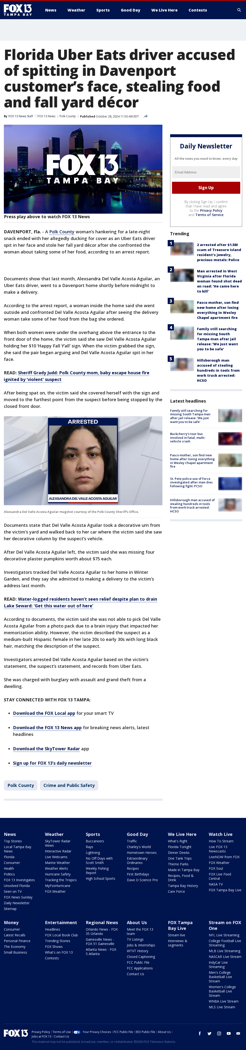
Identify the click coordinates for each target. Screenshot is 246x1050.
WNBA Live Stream (224, 1001)
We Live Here (182, 834)
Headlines (52, 929)
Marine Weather (57, 862)
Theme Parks (178, 864)
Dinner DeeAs (179, 852)
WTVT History (137, 951)
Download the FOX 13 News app (47, 727)
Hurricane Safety (58, 874)
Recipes (133, 868)
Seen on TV (13, 891)
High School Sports (100, 878)
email (238, 1033)
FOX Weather (55, 891)
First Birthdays (138, 874)
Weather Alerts (56, 868)
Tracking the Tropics (61, 880)
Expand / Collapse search (239, 10)
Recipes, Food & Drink (181, 877)
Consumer (12, 862)
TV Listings (135, 939)
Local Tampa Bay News (17, 849)
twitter (209, 1033)
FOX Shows (54, 946)
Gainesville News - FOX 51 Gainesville (100, 941)
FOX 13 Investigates (19, 880)
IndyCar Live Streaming (218, 964)
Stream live (176, 935)
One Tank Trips (180, 858)
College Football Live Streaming (225, 943)
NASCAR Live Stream (225, 956)
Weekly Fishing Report (97, 870)
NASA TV (216, 884)
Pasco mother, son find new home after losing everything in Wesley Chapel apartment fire (192, 461)
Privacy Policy (211, 210)
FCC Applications (140, 968)
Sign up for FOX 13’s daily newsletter (52, 763)
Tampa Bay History (183, 885)
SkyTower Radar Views (57, 843)
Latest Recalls (14, 935)
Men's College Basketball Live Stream (220, 976)
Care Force (176, 891)
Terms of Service (209, 214)
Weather (54, 834)
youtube (229, 1033)
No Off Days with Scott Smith (99, 860)
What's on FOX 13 (59, 952)
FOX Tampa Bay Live (225, 890)
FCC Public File (138, 962)
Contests (52, 958)
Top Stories (13, 841)
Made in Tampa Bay (183, 870)
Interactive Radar (58, 851)
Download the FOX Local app (44, 713)
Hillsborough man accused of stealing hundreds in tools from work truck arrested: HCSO (218, 370)
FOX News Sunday (18, 897)
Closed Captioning (141, 956)
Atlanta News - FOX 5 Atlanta (101, 951)
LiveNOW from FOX (224, 857)
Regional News (102, 922)
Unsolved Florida (17, 885)
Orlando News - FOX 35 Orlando (102, 931)
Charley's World (139, 847)
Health (9, 868)
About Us (137, 922)
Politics (9, 874)
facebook (200, 1033)
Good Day (137, 834)
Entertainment (61, 922)
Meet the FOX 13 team (140, 931)
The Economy (14, 946)
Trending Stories (57, 941)
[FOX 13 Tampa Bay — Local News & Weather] (20, 10)
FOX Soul (216, 868)
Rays (89, 847)
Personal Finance (17, 941)
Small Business (15, 952)
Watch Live (221, 834)
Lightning (93, 852)
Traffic (132, 841)
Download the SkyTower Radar (46, 748)
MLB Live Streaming (224, 951)
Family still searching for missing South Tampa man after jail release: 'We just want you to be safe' (217, 339)
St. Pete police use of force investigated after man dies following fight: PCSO (191, 482)
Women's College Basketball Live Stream (222, 991)
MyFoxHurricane (57, 885)
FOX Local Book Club (61, 935)
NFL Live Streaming (224, 935)
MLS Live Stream (222, 1007)
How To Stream (221, 841)
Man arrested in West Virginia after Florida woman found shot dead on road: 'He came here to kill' (219, 281)
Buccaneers (95, 841)
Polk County (68, 116)
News (10, 834)
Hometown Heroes (142, 852)
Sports (93, 834)
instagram (219, 1033)
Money (11, 922)
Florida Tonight (179, 847)
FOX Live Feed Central (220, 876)
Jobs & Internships (141, 945)
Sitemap (10, 908)
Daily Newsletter (17, 903)
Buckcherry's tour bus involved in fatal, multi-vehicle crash (188, 437)
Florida (9, 857)
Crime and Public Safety (69, 785)
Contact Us (135, 974)
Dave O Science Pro (142, 880)
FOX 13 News (46, 116)
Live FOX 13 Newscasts (218, 849)
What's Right (177, 841)
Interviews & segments (177, 943)
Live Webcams (56, 857)
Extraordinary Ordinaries (137, 860)
